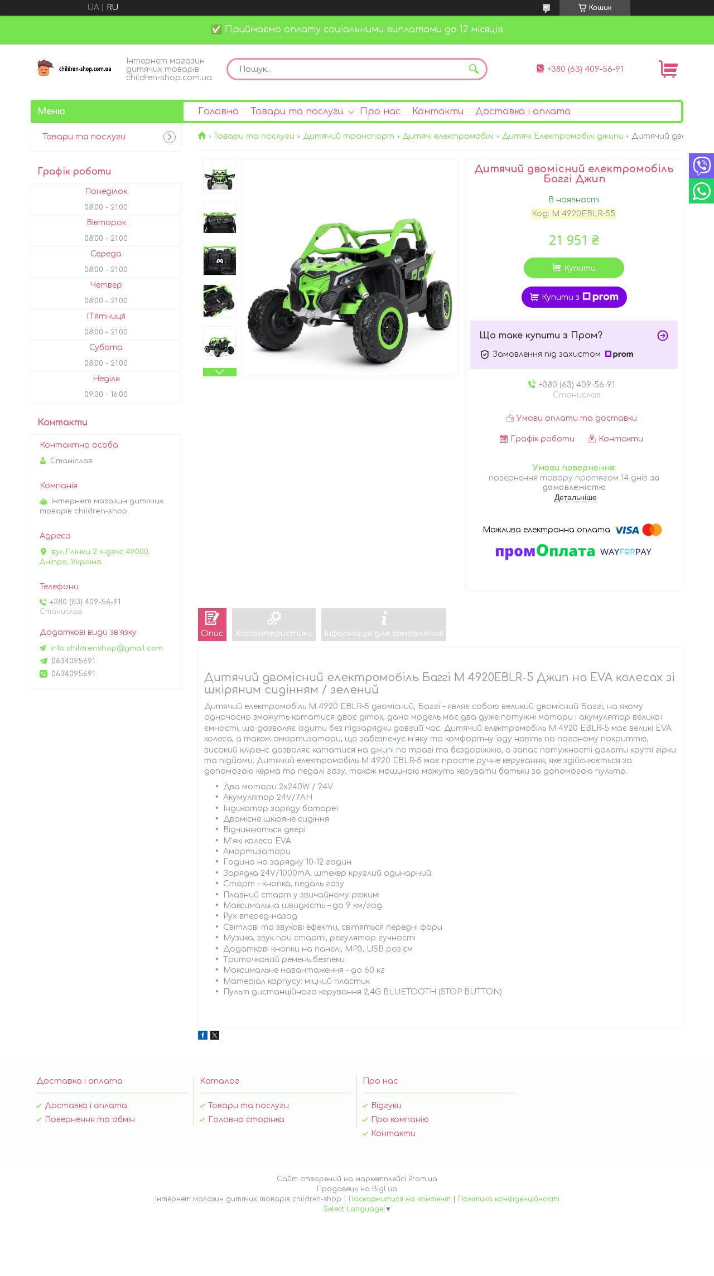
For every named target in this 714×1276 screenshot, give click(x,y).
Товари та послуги (296, 111)
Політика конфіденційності (508, 1199)
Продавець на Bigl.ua (357, 1189)
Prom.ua (422, 1179)
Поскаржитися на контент (400, 1199)
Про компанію (400, 1119)
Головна (218, 111)
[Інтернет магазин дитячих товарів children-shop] (75, 68)
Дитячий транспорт (348, 136)
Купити (580, 268)
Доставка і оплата (523, 111)
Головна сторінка (246, 1119)
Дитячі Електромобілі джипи (563, 136)
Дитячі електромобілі (448, 136)
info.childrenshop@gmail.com (106, 648)
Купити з (561, 297)
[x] (214, 1037)
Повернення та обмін (90, 1119)
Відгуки (386, 1106)
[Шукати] (473, 69)
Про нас (380, 111)
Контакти (438, 111)
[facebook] (203, 1037)
